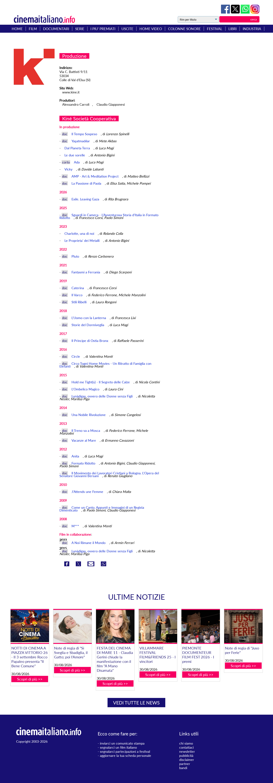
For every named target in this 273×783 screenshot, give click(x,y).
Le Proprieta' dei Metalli (82, 240)
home (17, 29)
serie (79, 29)
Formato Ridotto (84, 463)
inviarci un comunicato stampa (122, 743)
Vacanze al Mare (84, 440)
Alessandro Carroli (75, 104)
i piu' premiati (102, 29)
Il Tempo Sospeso (85, 134)
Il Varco (77, 295)
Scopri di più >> (30, 679)
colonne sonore (184, 29)
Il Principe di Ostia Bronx (90, 341)
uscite (127, 29)
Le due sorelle (75, 155)
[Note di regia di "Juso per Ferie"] (243, 626)
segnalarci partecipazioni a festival (125, 751)
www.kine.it (70, 92)
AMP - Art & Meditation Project (95, 176)
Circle (76, 356)
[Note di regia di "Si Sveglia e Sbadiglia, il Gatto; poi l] (72, 626)
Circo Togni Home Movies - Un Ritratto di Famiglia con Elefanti (105, 364)
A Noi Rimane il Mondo (88, 543)
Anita (76, 456)
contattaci (186, 747)
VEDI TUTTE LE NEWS (136, 702)
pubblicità (186, 755)
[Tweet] (236, 12)
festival (214, 29)
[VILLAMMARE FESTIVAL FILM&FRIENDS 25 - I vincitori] (158, 626)
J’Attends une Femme (88, 492)
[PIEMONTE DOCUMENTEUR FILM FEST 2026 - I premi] (200, 626)
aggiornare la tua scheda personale (125, 755)
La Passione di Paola (87, 183)
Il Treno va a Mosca (86, 430)
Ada (77, 162)
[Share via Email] (91, 565)
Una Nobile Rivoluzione (89, 415)
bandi (183, 768)
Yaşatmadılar (81, 141)
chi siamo (186, 743)
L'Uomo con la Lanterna (89, 318)
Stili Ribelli (79, 302)
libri (232, 29)
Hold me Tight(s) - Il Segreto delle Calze (101, 382)
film (33, 29)
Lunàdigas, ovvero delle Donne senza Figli (103, 396)
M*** (76, 526)
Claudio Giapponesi (111, 104)
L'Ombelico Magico (86, 389)
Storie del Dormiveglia (88, 325)
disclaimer (186, 760)
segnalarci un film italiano (118, 747)
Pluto (76, 256)
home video (150, 29)
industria (252, 29)
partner (184, 764)
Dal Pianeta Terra (77, 148)
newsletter (187, 751)
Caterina (78, 288)
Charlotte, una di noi (79, 233)
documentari (56, 29)
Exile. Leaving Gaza (86, 199)
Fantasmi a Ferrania (86, 272)
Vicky (68, 169)
